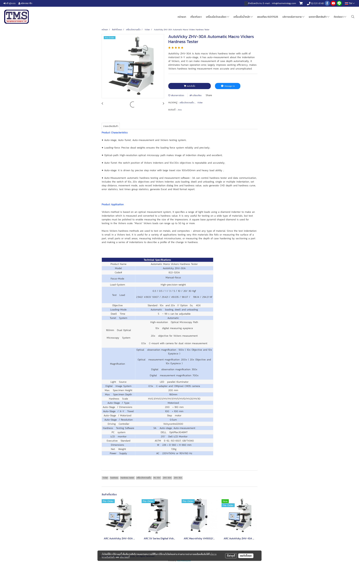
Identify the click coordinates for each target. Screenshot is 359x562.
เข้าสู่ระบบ (11, 3)
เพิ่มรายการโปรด (177, 95)
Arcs (180, 109)
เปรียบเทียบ (197, 95)
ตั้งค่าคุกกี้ (231, 555)
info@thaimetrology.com (284, 3)
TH (350, 3)
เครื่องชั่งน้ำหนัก (242, 17)
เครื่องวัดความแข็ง (187, 102)
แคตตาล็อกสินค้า (318, 17)
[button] (353, 16)
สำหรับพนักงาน (255, 3)
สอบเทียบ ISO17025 (267, 17)
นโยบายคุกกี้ (125, 557)
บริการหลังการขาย (292, 17)
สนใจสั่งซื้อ (190, 86)
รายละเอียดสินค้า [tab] (110, 126)
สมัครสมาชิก (26, 3)
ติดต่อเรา (339, 17)
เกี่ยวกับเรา (196, 17)
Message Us (229, 86)
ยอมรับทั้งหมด (246, 555)
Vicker (200, 102)
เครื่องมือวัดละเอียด (216, 17)
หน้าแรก (182, 17)
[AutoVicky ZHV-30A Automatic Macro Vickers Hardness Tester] (133, 66)
